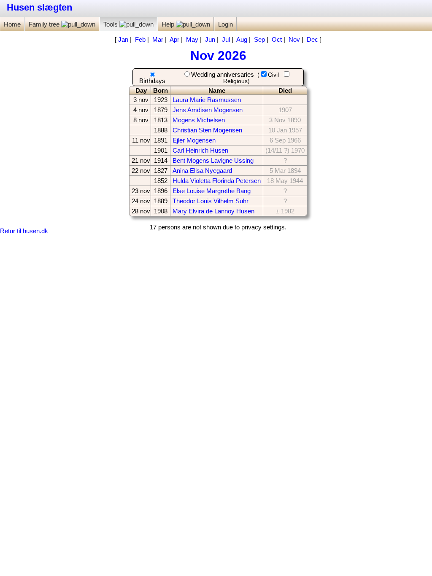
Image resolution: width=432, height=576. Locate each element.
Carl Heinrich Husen (200, 150)
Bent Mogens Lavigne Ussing (213, 160)
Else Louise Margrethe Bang (212, 190)
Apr (174, 39)
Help (169, 24)
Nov (294, 39)
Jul (226, 39)
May (192, 39)
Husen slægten (39, 7)
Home (12, 24)
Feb (140, 39)
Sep (259, 39)
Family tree (45, 24)
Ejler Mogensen (194, 140)
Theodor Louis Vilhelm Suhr (210, 201)
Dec (312, 39)
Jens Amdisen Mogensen (208, 109)
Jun (210, 39)
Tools (111, 24)
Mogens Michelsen (199, 120)
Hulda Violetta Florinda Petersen (217, 180)
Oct (277, 39)
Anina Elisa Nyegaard (202, 170)
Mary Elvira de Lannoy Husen (213, 211)
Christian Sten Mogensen (207, 130)
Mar (157, 39)
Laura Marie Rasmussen (207, 99)
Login (225, 24)
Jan (123, 39)
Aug (241, 39)
